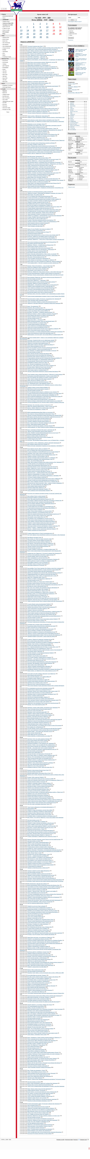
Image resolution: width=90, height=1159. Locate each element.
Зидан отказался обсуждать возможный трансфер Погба (40, 186)
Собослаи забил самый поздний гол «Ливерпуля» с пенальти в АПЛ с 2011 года (81, 69)
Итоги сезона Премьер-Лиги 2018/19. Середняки (38, 640)
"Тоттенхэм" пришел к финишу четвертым (36, 477)
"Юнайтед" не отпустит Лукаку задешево (36, 906)
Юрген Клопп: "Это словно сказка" (35, 194)
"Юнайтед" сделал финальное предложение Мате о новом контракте (42, 103)
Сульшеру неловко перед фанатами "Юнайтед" (37, 489)
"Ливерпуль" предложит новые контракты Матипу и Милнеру (40, 1108)
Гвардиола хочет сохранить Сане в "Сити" (36, 682)
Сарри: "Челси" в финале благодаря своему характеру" (39, 378)
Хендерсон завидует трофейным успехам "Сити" (38, 951)
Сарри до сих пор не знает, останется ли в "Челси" (38, 515)
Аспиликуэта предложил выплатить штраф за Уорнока (39, 191)
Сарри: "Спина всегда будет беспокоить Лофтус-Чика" (39, 165)
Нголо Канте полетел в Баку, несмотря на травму (38, 998)
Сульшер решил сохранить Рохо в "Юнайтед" (37, 928)
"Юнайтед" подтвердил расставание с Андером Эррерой (39, 425)
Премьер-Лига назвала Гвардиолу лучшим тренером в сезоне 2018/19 (43, 569)
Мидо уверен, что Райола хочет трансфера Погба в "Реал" (40, 919)
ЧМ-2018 (5, 76)
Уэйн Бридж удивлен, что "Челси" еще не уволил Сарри (39, 581)
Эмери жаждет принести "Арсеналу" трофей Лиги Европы (40, 344)
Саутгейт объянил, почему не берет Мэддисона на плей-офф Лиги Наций (43, 728)
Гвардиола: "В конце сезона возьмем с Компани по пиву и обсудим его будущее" (45, 274)
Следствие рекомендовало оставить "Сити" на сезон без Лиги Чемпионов (43, 634)
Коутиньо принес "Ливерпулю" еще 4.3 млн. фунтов (38, 367)
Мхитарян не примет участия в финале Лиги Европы (39, 786)
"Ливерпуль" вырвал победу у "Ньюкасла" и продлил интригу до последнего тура (45, 187)
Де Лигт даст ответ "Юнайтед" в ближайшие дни (37, 1121)
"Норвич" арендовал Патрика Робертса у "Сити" (38, 1094)
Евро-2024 (5, 81)
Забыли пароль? (78, 21)
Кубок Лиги (5, 40)
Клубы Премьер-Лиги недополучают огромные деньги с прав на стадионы (43, 799)
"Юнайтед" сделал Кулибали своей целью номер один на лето (41, 522)
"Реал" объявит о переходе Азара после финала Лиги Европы (41, 521)
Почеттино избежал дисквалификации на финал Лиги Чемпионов (41, 661)
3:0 (77, 143)
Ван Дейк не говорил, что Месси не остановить (37, 181)
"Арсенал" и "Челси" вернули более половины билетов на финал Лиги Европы (44, 879)
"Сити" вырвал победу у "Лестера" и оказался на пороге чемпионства (42, 262)
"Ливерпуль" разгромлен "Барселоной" (36, 81)
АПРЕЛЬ (39, 20)
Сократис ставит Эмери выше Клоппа (35, 1049)
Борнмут (72, 119)
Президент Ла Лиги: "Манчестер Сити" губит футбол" (39, 813)
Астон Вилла (73, 129)
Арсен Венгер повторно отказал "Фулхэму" (36, 252)
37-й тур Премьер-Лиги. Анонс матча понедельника (38, 247)
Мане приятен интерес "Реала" (34, 1061)
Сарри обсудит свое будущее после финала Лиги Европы (40, 830)
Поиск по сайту (6, 30)
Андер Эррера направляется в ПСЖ (35, 346)
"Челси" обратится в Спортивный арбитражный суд (38, 325)
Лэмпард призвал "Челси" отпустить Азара (36, 556)
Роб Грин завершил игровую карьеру (35, 1123)
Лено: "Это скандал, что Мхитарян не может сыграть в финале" (41, 1013)
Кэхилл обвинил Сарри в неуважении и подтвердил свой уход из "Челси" (43, 206)
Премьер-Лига (6, 37)
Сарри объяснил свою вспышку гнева (35, 1064)
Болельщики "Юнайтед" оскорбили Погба (36, 497)
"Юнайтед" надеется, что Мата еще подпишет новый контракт (41, 759)
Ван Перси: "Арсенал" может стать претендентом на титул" (40, 833)
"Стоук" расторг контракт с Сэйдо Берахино (37, 957)
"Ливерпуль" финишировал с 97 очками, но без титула (39, 474)
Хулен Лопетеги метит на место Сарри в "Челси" (38, 922)
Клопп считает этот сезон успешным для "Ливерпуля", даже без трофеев (43, 261)
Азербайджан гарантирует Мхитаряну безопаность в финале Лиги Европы (43, 669)
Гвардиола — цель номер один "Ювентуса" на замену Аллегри (41, 658)
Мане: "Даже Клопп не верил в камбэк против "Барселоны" (40, 965)
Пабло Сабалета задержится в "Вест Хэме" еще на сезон (40, 72)
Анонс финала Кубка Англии (33, 675)
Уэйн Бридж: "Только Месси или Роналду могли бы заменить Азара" (42, 169)
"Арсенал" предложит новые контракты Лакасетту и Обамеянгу (41, 457)
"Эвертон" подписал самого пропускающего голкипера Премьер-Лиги (42, 888)
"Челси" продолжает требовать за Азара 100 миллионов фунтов (41, 301)
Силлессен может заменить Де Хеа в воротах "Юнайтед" (40, 715)
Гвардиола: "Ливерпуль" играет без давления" (37, 283)
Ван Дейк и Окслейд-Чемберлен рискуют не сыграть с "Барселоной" (42, 255)
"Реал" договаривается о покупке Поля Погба (37, 557)
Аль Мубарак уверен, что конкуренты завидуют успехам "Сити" (41, 979)
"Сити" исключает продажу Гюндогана (35, 1127)
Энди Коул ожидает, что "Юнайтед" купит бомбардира (39, 857)
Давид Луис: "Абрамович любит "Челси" (36, 577)
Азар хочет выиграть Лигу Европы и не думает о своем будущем (41, 377)
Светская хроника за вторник (33, 278)
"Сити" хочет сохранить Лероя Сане (35, 916)
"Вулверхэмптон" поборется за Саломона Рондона (38, 689)
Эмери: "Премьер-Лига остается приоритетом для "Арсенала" (41, 145)
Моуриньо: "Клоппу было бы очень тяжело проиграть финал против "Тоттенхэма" (45, 881)
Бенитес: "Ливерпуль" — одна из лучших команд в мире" (40, 160)
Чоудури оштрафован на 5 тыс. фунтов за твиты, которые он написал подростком (45, 402)
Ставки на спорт (6, 28)
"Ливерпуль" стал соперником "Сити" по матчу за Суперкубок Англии (42, 703)
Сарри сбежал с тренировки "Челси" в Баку (37, 1034)
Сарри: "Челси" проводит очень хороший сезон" (38, 845)
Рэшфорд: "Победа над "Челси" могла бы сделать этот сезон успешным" (43, 1053)
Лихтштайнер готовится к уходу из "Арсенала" (37, 562)
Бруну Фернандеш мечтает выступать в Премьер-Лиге (39, 926)
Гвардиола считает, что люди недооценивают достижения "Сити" (41, 694)
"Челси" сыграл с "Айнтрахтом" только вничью (37, 115)
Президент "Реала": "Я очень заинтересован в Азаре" (39, 1016)
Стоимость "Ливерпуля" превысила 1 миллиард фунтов (39, 639)
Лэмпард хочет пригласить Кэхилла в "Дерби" (37, 787)
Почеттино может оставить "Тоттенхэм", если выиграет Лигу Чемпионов (43, 298)
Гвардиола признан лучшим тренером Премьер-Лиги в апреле (41, 281)
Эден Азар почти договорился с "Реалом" (36, 409)
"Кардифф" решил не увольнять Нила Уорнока (37, 563)
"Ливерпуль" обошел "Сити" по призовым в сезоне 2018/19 (40, 864)
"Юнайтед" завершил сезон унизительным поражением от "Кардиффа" (43, 475)
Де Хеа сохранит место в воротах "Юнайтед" (37, 131)
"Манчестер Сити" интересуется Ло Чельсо (37, 988)
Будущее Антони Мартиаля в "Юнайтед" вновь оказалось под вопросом (43, 273)
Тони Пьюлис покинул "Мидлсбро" (34, 651)
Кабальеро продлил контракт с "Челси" (36, 828)
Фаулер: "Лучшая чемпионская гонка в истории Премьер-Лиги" (41, 454)
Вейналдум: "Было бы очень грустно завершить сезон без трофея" (42, 599)
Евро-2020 (5, 78)
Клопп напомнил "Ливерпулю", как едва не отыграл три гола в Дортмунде (43, 277)
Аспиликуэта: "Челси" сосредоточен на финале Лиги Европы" (41, 848)
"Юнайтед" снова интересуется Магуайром (37, 966)
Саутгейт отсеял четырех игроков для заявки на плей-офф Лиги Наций (43, 1001)
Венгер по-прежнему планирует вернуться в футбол (39, 873)
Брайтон (72, 103)
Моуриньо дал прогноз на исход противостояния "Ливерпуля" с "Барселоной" (44, 75)
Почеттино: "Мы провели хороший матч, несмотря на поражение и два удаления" (45, 180)
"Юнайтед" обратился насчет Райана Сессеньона (38, 667)
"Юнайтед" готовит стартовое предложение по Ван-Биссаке (40, 823)
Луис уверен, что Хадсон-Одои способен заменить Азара (40, 1093)
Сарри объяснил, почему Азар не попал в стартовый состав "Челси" (42, 119)
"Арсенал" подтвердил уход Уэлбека (35, 224)
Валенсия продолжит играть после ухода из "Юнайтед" (39, 437)
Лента (4, 17)
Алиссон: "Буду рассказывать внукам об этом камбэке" (39, 756)
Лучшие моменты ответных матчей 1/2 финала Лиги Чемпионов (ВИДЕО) (43, 358)
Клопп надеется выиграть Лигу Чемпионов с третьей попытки (41, 746)
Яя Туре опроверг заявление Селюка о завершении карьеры (40, 503)
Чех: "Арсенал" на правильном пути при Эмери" (38, 364)
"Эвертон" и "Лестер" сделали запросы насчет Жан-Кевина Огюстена (42, 633)
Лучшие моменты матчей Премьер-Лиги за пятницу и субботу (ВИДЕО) (43, 199)
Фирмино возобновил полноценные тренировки (37, 795)
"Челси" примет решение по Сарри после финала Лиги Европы (41, 612)
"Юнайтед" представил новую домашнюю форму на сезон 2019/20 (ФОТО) (44, 615)
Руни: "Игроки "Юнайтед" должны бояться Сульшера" (39, 657)
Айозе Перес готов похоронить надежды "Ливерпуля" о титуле (41, 62)
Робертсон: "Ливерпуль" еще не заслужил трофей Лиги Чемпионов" (42, 1120)
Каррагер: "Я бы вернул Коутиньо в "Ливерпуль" (38, 716)
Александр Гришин (7, 87)
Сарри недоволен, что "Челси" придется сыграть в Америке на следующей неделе (45, 427)
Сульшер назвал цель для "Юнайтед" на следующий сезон (40, 506)
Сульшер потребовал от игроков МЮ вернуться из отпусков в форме (42, 451)
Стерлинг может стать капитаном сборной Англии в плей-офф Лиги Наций (43, 719)
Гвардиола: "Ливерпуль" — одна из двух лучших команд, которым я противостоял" (45, 239)
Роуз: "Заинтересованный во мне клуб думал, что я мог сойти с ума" (42, 646)
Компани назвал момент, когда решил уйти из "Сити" (39, 773)
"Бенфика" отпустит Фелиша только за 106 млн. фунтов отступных (42, 910)
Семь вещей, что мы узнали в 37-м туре (36, 270)
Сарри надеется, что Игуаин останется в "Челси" (38, 231)
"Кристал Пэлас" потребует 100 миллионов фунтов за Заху (40, 628)
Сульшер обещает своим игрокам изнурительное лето (39, 208)
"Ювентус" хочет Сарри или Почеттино (36, 944)
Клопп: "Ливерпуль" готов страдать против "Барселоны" (39, 55)
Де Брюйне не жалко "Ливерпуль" (34, 678)
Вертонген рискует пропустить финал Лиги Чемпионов (39, 355)
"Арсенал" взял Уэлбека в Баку (34, 925)
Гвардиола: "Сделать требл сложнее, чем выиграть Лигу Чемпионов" (42, 707)
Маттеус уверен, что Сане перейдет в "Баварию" (38, 978)
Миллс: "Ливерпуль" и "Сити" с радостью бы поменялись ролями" (42, 468)
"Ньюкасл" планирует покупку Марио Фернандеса (38, 870)
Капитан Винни (30, 808)
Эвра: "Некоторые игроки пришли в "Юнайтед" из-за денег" (40, 544)
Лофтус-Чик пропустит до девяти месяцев (36, 627)
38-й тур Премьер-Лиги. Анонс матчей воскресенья (38, 450)
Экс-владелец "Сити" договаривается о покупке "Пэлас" (39, 518)
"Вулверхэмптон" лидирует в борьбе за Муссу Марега (39, 846)
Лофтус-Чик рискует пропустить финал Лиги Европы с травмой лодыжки (43, 611)
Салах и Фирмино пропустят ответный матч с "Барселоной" (40, 249)
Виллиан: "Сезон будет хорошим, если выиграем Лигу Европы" (41, 956)
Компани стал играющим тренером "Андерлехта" (38, 722)
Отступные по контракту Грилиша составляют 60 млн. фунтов (41, 200)
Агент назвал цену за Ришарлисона (35, 726)
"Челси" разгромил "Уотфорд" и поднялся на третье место (40, 214)
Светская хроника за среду (33, 318)
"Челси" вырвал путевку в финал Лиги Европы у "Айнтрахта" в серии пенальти (44, 374)
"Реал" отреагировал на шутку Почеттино (36, 892)
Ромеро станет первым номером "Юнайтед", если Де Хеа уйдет (41, 826)
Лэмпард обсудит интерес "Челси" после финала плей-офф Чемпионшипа (44, 900)
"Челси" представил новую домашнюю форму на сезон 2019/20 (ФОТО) (43, 93)
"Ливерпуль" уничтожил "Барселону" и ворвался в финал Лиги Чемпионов (43, 303)
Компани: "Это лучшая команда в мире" (36, 704)
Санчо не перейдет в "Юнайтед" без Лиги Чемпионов (39, 630)
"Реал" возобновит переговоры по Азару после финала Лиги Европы (42, 912)
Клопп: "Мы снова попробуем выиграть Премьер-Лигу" (39, 499)
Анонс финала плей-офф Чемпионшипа (36, 987)
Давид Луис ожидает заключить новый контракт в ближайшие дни (41, 394)
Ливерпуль (71, 32)
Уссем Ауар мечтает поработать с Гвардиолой (37, 981)
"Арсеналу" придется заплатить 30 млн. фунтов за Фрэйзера (40, 878)
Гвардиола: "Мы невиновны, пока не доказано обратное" (39, 663)
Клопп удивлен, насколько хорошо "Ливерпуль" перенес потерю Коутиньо (43, 50)
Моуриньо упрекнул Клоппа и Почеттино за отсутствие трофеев (41, 583)
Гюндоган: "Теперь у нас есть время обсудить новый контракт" (41, 744)
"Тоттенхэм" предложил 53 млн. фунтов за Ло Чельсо (39, 1025)
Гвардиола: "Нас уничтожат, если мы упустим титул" (39, 404)
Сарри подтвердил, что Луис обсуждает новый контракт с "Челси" (42, 128)
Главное (4, 14)
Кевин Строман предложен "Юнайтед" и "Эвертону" (38, 834)
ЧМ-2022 (5, 79)
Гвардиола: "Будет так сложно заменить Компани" (38, 738)
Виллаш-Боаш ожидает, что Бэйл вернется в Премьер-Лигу (40, 909)
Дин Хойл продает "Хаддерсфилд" (34, 156)
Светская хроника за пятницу (33, 390)
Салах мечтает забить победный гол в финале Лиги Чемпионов (41, 1040)
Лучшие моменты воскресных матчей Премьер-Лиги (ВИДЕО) (41, 237)
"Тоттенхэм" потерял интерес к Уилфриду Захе (37, 790)
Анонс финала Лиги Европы (33, 1046)
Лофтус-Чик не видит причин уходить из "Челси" (38, 330)
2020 (49, 17)
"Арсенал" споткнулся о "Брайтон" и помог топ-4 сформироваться (42, 221)
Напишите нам (83, 1139)
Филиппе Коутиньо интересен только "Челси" (37, 469)
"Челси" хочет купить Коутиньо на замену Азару (38, 1112)
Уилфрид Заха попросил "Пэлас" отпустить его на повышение (41, 607)
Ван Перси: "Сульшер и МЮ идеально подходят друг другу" (40, 827)
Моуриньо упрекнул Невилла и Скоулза (36, 126)
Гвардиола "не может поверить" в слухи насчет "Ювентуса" (40, 861)
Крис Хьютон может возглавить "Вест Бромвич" (37, 589)
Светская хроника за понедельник (35, 230)
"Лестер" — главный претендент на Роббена (37, 855)
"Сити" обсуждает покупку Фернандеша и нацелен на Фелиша (41, 142)
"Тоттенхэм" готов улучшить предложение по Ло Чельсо (39, 1118)
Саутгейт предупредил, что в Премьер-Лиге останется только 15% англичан (44, 725)
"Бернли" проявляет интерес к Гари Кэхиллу (37, 316)
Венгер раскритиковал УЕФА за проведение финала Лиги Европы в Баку (43, 885)
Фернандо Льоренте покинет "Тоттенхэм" (36, 781)
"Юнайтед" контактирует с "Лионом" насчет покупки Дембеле (41, 166)
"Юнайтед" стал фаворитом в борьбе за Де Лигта (38, 938)
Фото (4, 53)
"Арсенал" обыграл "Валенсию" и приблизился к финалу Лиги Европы (42, 112)
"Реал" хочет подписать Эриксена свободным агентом (39, 89)
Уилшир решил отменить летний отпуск (36, 246)
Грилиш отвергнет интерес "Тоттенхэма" (36, 1090)
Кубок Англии (6, 39)
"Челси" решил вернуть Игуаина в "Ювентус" (37, 608)
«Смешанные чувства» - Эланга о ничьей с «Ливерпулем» (80, 73)
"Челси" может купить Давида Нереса (35, 664)
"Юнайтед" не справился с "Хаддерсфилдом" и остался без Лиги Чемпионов (44, 215)
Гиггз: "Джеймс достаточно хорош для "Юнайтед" (38, 1114)
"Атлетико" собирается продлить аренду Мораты (38, 421)
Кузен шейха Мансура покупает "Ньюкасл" (36, 975)
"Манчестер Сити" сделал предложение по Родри (38, 684)
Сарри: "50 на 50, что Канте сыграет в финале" (37, 1031)
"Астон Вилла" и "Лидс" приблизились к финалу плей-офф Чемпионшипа (43, 442)
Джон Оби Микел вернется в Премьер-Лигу (37, 595)
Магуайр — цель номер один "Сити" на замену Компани (39, 747)
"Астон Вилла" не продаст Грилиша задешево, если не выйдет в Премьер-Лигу (44, 886)
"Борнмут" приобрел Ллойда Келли (35, 695)
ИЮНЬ (51, 20)
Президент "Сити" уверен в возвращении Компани (38, 1010)
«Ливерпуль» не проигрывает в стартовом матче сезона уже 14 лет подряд (81, 55)
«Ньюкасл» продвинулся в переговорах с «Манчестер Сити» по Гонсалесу (80, 64)
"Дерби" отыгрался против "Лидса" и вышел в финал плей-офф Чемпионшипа (44, 601)
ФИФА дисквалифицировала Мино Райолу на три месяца (40, 412)
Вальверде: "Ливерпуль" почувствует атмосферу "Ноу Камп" (41, 52)
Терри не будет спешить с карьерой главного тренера (39, 1041)
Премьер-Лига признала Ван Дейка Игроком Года (38, 465)
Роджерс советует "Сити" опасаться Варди (36, 250)
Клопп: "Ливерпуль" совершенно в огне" (36, 137)
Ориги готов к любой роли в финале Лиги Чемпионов (39, 1076)
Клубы (4, 69)
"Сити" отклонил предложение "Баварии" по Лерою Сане (39, 1096)
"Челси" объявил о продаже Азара (34, 226)
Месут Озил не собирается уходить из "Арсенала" (38, 69)
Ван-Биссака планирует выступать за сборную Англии (39, 292)
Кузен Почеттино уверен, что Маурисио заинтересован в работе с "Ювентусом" (45, 792)
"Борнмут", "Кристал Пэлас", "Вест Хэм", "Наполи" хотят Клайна (41, 891)
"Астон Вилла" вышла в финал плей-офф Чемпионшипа (39, 571)
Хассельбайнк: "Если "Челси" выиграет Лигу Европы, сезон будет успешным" (44, 568)
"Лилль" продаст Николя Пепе (34, 732)
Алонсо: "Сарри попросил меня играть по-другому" (38, 982)
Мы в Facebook (6, 97)
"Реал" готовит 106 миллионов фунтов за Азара (37, 1106)
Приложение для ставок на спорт (8, 102)
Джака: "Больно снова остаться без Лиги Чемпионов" (39, 1088)
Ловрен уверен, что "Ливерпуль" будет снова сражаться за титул (41, 670)
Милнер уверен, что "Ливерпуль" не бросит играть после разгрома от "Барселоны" (45, 121)
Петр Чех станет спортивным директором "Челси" (38, 804)
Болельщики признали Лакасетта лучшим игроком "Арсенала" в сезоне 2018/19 (45, 150)
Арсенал (71, 30)
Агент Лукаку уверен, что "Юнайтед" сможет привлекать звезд (41, 755)
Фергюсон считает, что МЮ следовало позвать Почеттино (40, 947)
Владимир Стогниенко (7, 85)
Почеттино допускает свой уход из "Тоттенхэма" (38, 419)
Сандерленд (73, 121)
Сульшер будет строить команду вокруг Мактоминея (39, 309)
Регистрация (71, 21)
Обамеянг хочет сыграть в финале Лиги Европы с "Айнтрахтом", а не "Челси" (44, 163)
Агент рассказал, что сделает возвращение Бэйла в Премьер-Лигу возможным (45, 331)
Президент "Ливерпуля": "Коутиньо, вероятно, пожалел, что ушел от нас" (43, 1115)
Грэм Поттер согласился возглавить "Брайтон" (37, 697)
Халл (71, 107)
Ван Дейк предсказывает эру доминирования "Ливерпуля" (40, 359)
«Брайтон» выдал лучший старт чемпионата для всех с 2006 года (81, 50)
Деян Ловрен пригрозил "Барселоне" (35, 243)
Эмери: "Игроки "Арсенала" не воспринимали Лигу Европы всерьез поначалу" (44, 962)
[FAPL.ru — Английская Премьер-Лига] (16, 6)
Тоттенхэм (72, 128)
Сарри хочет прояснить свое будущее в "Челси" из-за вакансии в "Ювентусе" (44, 780)
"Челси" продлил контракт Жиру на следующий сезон (39, 758)
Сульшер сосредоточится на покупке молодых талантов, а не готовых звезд (44, 393)
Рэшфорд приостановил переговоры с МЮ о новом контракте (41, 681)
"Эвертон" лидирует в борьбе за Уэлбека (36, 889)
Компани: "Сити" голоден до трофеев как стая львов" (39, 643)
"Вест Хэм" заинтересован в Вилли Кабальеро (37, 764)
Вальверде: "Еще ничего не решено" (35, 84)
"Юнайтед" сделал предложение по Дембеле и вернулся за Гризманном (43, 897)
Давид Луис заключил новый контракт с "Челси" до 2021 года (40, 406)
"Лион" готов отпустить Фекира (34, 915)
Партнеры (5, 106)
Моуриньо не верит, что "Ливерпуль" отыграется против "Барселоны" (42, 178)
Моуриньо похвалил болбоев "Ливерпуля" (36, 434)
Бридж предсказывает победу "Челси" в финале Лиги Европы (41, 1059)
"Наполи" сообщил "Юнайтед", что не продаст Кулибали (39, 784)
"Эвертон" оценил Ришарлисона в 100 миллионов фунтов (40, 921)
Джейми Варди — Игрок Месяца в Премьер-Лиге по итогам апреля (42, 284)
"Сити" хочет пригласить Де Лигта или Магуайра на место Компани (42, 729)
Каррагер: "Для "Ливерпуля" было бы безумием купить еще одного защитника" (44, 932)
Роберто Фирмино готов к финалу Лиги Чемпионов (38, 1130)
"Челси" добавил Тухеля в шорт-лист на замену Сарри (39, 824)
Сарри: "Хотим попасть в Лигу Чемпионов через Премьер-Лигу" (41, 105)
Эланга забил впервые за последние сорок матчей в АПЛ (81, 59)
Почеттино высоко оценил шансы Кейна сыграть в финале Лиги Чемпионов (44, 995)
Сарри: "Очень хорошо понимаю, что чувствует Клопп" (39, 510)
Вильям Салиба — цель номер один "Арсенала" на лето (39, 731)
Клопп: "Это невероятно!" (33, 306)
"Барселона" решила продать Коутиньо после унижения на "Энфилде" (43, 328)
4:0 (77, 139)
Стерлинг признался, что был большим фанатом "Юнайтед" (40, 652)
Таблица (71, 99)
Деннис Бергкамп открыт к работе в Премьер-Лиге (38, 723)
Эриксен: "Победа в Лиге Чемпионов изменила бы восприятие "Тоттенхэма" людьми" (46, 1079)
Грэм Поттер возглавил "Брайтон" (34, 761)
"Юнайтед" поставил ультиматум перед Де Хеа (37, 202)
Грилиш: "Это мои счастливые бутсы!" (35, 1007)
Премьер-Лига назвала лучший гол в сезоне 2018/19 (39, 796)
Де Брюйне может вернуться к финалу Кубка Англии (38, 203)
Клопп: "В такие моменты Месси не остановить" (38, 83)
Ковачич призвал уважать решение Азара (36, 435)
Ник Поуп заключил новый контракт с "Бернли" (37, 903)
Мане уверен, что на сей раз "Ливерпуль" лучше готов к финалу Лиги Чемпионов (45, 817)
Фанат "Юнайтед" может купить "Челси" (36, 87)
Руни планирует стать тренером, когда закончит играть (39, 860)
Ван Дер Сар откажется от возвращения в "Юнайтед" (39, 205)
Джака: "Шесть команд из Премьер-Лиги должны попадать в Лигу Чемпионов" (44, 462)
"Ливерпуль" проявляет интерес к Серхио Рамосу (38, 929)
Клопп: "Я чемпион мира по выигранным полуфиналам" (39, 1129)
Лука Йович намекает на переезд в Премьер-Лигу (38, 1000)
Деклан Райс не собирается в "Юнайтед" (36, 1050)
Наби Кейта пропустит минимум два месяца (37, 132)
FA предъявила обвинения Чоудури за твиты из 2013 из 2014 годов (42, 108)
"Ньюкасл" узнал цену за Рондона (34, 610)
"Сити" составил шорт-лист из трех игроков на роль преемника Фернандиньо (44, 1132)
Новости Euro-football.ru (76, 46)
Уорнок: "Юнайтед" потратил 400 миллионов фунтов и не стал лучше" (42, 432)
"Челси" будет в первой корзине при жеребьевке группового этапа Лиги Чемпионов (45, 1086)
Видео (4, 55)
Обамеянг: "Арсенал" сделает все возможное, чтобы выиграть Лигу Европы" (44, 129)
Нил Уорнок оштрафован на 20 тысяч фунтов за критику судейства (42, 74)
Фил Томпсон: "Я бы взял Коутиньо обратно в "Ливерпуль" (40, 543)
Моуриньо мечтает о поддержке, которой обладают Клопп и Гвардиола (43, 96)
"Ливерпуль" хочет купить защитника (35, 765)
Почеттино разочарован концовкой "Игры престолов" (39, 954)
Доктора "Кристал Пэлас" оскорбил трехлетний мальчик (39, 502)
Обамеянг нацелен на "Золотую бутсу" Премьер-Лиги (39, 171)
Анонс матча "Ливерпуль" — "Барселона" (36, 280)
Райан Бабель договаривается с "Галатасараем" (38, 65)
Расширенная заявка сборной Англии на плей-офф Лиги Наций (41, 625)
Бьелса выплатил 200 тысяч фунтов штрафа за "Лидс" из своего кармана (43, 147)
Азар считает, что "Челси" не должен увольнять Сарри (39, 538)
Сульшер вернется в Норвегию (34, 866)
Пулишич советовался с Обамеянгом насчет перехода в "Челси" (41, 836)
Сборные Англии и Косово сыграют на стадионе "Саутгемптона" (41, 66)
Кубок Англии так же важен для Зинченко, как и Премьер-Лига (41, 614)
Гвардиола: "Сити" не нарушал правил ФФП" (37, 712)
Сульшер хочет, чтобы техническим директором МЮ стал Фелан (41, 49)
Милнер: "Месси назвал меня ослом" (35, 969)
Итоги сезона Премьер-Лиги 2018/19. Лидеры (37, 740)
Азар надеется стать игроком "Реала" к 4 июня (37, 931)
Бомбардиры (5, 67)
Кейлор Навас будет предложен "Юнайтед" (36, 177)
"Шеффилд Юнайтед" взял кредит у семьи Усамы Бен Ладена (41, 636)
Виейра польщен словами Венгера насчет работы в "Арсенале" (41, 985)
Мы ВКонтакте (6, 96)
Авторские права (6, 107)
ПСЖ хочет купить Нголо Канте (34, 710)
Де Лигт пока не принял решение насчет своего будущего (40, 519)
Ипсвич (72, 110)
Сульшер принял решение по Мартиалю (36, 324)
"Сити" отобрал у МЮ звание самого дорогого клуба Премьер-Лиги (42, 134)
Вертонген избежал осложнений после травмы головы (39, 77)
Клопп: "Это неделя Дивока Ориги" (35, 460)
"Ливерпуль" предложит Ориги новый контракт (37, 343)
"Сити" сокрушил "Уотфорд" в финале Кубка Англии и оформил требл (42, 700)
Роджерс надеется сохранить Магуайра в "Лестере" (38, 471)
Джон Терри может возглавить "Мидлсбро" (36, 898)
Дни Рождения (6, 65)
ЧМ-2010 (5, 71)
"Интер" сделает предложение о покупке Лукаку (38, 843)
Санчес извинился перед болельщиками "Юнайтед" (38, 490)
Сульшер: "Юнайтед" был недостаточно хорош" (38, 217)
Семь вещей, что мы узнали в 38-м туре (36, 516)
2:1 (77, 140)
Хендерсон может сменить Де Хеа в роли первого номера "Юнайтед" (42, 618)
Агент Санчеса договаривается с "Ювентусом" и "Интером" (40, 592)
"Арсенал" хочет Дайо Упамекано (34, 1077)
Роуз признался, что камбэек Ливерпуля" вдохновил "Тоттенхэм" (41, 350)
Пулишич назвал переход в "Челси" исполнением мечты (39, 533)
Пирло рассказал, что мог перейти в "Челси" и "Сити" (39, 1126)
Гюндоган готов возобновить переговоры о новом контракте (40, 554)
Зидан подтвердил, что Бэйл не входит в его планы (38, 735)
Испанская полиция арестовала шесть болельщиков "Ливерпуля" (42, 68)
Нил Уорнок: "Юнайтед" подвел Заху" (35, 144)
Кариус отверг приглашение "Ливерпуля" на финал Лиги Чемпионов (42, 1083)
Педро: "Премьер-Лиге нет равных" (35, 1055)
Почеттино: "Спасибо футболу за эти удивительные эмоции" (40, 340)
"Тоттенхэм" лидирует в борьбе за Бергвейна (37, 1065)
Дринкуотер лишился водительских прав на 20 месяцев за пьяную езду (43, 513)
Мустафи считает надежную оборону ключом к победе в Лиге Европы (42, 976)
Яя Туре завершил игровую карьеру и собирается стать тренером (42, 391)
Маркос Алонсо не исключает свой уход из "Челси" (38, 895)
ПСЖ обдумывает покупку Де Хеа (34, 71)
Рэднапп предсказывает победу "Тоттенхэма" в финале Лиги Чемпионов (43, 1103)
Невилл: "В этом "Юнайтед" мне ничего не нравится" (39, 229)
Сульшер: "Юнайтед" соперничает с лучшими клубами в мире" (41, 549)
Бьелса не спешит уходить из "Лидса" (35, 620)
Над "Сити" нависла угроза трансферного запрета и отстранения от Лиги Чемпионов (46, 534)
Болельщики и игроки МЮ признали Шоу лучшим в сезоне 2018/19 (42, 375)
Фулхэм (72, 117)
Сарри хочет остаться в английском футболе (37, 327)
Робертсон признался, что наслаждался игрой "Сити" (39, 512)
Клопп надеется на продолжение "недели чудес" (38, 397)
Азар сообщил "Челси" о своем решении (36, 496)
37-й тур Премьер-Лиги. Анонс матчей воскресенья (38, 196)
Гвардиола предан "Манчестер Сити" (35, 660)
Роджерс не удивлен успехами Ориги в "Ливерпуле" (39, 578)
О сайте (3, 89)
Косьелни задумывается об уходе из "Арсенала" (38, 913)
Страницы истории (7, 56)
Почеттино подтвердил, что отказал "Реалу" (37, 322)
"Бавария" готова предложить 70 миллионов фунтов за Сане (40, 875)
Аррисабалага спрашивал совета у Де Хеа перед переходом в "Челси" (43, 209)
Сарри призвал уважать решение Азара (36, 486)
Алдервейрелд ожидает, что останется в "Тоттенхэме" (39, 1024)
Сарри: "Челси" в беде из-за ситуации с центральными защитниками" (42, 86)
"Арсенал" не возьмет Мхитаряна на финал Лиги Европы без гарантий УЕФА (44, 415)
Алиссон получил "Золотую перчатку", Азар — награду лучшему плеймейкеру (44, 483)
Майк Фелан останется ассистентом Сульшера (37, 388)
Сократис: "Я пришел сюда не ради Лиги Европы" (38, 138)
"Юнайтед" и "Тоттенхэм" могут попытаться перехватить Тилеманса (42, 559)
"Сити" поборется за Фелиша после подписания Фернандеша (41, 287)
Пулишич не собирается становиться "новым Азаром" (39, 811)
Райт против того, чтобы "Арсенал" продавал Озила (38, 858)
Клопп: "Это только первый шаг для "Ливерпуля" (38, 484)
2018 (39, 17)
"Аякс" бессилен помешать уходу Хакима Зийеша (38, 676)
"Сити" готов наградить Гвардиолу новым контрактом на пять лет (41, 749)
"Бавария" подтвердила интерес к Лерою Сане (37, 867)
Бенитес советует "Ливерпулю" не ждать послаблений (39, 153)
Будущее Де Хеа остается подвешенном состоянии (38, 907)
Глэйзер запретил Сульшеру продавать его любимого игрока (40, 560)
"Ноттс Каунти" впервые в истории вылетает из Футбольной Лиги (41, 241)
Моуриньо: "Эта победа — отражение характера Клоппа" (39, 312)
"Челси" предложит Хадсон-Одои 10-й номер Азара (38, 709)
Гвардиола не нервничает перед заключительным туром (39, 459)
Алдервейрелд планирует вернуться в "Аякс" (37, 362)
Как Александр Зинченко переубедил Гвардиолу (38, 381)
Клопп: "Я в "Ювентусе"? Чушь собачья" (36, 1044)
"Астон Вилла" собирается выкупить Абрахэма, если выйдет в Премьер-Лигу (44, 500)
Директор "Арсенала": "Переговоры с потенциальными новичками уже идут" (44, 849)
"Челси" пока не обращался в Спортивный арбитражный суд (40, 807)
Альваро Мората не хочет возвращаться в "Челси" (38, 648)
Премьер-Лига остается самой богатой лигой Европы (39, 1084)
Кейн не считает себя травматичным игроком (37, 1030)
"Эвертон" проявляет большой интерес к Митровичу (39, 666)
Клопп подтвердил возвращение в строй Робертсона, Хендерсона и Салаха (44, 396)
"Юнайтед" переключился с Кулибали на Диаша (37, 946)
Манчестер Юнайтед (74, 125)
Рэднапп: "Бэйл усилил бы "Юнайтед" (35, 777)
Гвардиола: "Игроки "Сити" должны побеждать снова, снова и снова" (42, 691)
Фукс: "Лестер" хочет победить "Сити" (35, 53)
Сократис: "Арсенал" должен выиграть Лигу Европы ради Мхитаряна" (42, 941)
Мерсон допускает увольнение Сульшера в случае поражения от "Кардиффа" (44, 445)
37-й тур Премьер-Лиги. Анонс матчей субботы (37, 157)
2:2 (77, 137)
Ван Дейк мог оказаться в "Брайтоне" (35, 106)
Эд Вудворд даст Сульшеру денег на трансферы (38, 624)
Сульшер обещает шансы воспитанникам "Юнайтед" (39, 604)
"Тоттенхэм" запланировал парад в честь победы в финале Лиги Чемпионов (44, 894)
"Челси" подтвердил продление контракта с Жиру (38, 789)
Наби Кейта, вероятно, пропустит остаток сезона (38, 99)
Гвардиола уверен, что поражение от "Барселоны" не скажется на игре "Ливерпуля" (46, 140)
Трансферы (5, 51)
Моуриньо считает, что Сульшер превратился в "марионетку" (41, 593)
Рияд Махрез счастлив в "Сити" (34, 537)
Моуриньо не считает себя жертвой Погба (36, 586)
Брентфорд (72, 105)
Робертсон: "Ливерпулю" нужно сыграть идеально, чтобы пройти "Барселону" (44, 271)
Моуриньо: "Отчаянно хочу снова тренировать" (37, 923)
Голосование (72, 25)
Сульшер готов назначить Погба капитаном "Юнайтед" (39, 798)
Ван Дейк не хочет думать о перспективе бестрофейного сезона (41, 92)
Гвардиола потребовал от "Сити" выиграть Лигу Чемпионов (40, 743)
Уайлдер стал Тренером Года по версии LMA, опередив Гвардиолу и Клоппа (44, 572)
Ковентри (72, 126)
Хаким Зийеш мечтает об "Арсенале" (35, 734)
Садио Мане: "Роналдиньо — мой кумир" (36, 56)
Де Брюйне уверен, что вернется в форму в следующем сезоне (41, 816)
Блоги (3, 83)
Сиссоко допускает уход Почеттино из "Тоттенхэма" (39, 753)
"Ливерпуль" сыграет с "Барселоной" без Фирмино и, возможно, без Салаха (44, 193)
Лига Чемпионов (6, 42)
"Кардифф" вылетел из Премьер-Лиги (35, 184)
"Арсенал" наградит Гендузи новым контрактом (37, 546)
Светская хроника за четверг (33, 352)
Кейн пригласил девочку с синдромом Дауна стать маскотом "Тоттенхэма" (44, 162)
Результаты (70, 40)
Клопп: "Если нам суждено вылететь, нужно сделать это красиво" (42, 253)
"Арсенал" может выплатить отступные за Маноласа (39, 692)
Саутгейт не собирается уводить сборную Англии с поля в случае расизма (44, 649)
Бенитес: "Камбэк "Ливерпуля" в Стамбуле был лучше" (39, 407)
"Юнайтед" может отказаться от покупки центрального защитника (42, 1099)
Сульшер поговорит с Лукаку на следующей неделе (38, 349)
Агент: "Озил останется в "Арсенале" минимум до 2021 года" (40, 422)
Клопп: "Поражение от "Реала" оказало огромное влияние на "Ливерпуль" (43, 1037)
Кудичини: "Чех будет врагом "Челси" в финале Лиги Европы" (41, 934)
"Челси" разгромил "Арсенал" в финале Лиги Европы (39, 1067)
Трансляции (72, 79)
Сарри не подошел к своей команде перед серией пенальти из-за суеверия (44, 400)
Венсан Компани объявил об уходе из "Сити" (37, 718)
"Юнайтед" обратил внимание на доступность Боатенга (39, 990)
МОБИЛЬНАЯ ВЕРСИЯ (8, 16)
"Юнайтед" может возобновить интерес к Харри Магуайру (40, 286)
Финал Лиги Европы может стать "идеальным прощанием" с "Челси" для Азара (44, 1009)
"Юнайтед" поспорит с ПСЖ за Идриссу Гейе (37, 456)
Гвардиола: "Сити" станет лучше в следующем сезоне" (39, 453)
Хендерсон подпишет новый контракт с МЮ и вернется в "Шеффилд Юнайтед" (44, 940)
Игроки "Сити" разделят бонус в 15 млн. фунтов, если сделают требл (42, 234)
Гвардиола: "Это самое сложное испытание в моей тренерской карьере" (43, 148)
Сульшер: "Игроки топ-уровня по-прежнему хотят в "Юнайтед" (41, 135)
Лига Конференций (7, 46)
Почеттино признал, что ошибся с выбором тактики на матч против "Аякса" (44, 47)
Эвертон (72, 108)
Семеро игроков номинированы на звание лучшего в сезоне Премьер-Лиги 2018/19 (45, 296)
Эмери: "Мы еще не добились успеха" (35, 380)
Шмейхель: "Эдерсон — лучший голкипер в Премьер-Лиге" (40, 244)
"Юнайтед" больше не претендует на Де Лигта (37, 953)
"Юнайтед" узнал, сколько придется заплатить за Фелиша (40, 762)
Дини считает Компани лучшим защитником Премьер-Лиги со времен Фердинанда (45, 685)
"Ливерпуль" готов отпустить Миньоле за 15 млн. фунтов (40, 720)
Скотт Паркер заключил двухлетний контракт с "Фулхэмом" (40, 399)
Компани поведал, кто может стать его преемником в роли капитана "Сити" (44, 584)
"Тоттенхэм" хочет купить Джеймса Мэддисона (37, 1074)
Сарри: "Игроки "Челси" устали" (34, 852)
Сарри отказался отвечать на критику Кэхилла (37, 223)
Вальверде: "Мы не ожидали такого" (35, 307)
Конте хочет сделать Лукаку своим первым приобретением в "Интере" (43, 1052)
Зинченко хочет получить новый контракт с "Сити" (38, 854)
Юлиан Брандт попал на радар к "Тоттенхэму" (37, 596)
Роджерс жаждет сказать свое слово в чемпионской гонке (40, 168)
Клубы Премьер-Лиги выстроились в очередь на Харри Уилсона (41, 831)
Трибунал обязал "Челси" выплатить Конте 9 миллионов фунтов (41, 802)
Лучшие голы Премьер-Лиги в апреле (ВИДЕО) (37, 310)
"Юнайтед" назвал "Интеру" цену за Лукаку (36, 1097)
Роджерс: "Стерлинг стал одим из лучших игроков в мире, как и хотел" (43, 172)
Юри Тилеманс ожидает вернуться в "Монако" (37, 444)
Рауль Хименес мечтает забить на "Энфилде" (37, 448)
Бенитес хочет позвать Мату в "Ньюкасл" (36, 821)
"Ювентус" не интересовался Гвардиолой (36, 984)
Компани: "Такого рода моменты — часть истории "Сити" (40, 265)
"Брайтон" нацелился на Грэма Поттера (36, 530)
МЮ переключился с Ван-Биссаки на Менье (37, 883)
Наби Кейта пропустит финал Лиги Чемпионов (37, 1019)
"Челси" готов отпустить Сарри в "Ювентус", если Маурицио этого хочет (43, 801)
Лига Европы (5, 44)
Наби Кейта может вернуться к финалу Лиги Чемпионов (39, 698)
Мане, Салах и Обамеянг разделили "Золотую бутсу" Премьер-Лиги (42, 481)
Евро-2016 (5, 74)
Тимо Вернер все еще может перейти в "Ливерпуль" (39, 541)
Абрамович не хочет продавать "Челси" (36, 123)
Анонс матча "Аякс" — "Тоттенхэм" (35, 319)
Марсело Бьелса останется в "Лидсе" (35, 1021)
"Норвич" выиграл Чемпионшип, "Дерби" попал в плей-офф (40, 212)
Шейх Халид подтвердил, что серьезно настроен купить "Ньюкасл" (42, 1058)
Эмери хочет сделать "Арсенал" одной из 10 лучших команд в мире (42, 1033)
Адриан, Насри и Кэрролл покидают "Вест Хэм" (37, 1056)
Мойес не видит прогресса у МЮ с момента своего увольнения (41, 101)
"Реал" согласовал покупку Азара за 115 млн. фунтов (39, 1039)
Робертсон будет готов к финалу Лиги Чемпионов (38, 368)
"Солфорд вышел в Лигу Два (33, 438)
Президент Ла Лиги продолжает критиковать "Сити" (38, 1100)
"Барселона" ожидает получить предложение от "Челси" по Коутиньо (42, 525)
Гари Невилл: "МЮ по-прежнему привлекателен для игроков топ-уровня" (43, 1015)
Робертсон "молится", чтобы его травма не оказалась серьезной (41, 313)
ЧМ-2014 (5, 72)
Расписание (72, 157)
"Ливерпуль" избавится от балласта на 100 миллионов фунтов (41, 631)
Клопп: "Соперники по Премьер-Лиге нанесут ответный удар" (41, 429)
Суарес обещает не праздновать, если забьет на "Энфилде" (40, 259)
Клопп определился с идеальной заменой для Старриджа (40, 174)
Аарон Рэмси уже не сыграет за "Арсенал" (36, 63)
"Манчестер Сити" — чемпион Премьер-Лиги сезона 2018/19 (40, 472)
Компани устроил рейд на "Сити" (34, 918)
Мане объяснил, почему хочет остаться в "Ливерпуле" (39, 1111)
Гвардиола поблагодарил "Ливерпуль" (35, 487)
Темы (3, 35)
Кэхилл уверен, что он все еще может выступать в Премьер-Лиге (42, 1091)
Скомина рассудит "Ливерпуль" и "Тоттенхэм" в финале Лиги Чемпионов (43, 553)
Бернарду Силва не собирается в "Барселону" (37, 111)
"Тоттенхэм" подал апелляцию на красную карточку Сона (40, 289)
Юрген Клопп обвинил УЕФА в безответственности (38, 418)
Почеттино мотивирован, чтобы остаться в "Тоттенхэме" (40, 901)
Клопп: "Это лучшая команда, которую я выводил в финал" (40, 1028)
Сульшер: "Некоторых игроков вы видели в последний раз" (40, 220)
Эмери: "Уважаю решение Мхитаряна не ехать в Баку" (39, 814)
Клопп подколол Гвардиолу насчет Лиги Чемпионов (38, 1022)
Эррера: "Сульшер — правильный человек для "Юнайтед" (40, 527)
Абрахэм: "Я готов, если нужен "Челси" (36, 1027)
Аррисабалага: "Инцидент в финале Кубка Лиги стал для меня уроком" (43, 159)
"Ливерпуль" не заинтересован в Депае (36, 960)
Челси (70, 35)
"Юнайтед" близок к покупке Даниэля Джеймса (37, 387)
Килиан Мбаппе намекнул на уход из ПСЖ (36, 741)
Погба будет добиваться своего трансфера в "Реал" (38, 267)
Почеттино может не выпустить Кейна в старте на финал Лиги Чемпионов (43, 943)
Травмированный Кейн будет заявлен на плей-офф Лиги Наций (41, 574)
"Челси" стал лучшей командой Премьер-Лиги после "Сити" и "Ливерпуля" (43, 478)
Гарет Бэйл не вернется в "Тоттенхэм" (35, 565)
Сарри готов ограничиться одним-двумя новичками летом (40, 333)
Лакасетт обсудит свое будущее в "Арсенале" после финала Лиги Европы (43, 1062)
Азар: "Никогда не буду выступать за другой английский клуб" (41, 1012)
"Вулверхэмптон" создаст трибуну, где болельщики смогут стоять (42, 575)
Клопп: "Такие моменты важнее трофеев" (36, 424)
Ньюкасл (72, 115)
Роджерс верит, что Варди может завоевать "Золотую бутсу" (40, 90)
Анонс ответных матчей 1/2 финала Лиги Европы (38, 353)
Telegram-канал (71, 187)
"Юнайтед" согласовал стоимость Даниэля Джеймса (39, 783)
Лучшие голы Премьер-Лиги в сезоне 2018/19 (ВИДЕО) (39, 645)
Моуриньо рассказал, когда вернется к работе (37, 679)
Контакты (5, 104)
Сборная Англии (6, 48)
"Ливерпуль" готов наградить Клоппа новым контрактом (39, 1124)
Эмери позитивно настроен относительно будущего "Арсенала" (41, 1073)
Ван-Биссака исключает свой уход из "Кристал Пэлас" (39, 102)
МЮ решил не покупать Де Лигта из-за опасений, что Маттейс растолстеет (44, 416)
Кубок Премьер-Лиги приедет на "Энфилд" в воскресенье (40, 315)
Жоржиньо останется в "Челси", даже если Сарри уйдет (39, 767)
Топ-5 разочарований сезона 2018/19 (35, 1006)
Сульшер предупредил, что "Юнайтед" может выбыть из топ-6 (41, 197)
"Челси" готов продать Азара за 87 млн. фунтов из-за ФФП (40, 778)
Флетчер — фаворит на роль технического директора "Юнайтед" (41, 528)
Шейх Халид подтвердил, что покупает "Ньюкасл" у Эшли (40, 997)
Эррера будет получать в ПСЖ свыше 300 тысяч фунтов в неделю (42, 598)
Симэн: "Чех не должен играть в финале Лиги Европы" (39, 876)
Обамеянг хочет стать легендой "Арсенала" (37, 793)
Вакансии (5, 92)
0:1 (77, 147)
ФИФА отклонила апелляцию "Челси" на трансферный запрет (41, 321)
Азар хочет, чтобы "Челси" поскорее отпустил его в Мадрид (40, 365)
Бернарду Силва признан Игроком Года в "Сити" (38, 770)
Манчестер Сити (73, 33)
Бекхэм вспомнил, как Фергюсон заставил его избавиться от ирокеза (42, 642)
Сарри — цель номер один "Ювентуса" (36, 991)
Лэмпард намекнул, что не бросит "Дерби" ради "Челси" (39, 1004)
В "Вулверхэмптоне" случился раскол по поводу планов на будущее (42, 211)
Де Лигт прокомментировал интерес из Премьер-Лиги (39, 963)
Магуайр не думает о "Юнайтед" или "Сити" (37, 1043)
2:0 (77, 144)
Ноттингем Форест (74, 122)
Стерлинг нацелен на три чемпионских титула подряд (39, 463)
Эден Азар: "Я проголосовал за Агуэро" (36, 256)
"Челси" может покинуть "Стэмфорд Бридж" (37, 369)
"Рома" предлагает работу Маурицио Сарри (37, 300)
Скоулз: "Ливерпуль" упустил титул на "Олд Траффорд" (39, 98)
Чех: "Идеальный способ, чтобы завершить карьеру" (39, 383)
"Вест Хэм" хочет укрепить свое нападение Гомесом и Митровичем (42, 587)
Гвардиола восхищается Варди (34, 233)
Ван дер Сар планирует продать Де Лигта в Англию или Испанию (41, 347)
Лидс (71, 112)
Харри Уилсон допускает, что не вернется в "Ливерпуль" (39, 937)
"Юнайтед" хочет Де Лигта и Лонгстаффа (36, 655)
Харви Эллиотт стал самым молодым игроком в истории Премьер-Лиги (43, 183)
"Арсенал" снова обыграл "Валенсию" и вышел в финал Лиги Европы (42, 371)
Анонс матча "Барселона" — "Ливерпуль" (36, 58)
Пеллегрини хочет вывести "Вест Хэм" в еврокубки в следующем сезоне (43, 125)
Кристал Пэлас (73, 124)
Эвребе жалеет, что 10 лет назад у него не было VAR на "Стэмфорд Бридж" (44, 334)
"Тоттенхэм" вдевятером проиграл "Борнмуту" (37, 175)
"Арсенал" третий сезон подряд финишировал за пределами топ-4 (42, 480)
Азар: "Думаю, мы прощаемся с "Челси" (36, 1070)
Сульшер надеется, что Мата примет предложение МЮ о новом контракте (43, 151)
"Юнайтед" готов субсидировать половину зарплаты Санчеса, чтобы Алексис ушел (45, 117)
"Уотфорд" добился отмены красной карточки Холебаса (39, 524)
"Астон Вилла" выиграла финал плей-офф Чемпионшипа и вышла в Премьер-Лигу (45, 993)
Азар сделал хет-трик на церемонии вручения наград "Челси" (41, 413)
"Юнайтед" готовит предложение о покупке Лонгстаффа (39, 810)
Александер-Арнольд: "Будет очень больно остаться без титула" (41, 466)
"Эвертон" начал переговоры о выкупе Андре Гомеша (39, 431)
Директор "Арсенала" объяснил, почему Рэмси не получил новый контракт (44, 839)
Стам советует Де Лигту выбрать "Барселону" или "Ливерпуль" (41, 673)
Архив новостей (6, 26)
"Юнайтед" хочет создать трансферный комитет (38, 842)
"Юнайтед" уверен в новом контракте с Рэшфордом (38, 713)
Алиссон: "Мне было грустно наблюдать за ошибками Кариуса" (41, 1109)
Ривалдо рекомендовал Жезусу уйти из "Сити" (37, 590)
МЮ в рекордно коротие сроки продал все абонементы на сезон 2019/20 (43, 851)
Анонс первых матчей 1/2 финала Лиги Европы (37, 95)
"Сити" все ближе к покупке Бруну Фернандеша (37, 258)
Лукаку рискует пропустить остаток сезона (36, 78)
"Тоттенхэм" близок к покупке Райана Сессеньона (38, 540)
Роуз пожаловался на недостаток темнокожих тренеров (39, 688)
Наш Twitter (5, 99)
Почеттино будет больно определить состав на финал (39, 1133)
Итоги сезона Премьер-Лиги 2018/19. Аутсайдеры (38, 605)
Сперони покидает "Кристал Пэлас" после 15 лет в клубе (40, 361)
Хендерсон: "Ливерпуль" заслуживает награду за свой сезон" (41, 236)
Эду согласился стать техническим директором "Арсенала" (40, 290)
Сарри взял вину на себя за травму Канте (36, 218)
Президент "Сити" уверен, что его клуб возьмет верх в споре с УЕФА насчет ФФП (45, 972)
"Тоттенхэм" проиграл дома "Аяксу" (35, 46)
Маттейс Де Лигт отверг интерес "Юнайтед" (37, 268)
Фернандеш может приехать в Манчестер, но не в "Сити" (40, 356)
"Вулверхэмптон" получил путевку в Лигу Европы (38, 701)
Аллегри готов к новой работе (33, 752)
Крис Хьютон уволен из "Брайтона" (35, 509)
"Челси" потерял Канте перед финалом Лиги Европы (39, 959)
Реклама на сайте (7, 109)
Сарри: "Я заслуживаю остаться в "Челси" (36, 1071)
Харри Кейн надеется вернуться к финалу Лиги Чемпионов (40, 341)
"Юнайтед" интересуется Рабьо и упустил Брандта (38, 863)
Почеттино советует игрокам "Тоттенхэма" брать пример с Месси (42, 109)
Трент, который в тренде (32, 1105)
